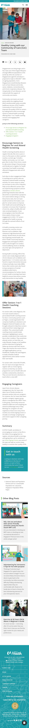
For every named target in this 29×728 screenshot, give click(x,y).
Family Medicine (7, 680)
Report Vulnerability (20, 716)
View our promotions (14, 696)
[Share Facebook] (10, 62)
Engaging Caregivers (12, 136)
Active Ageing (13, 467)
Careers (4, 687)
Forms (5, 716)
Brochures (10, 716)
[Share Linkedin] (20, 62)
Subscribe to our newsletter (14, 700)
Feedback (23, 714)
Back (6, 62)
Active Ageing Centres (12, 440)
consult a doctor (15, 191)
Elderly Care (6, 668)
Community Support (8, 683)
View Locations (7, 691)
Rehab (4, 672)
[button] (23, 4)
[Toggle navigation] (26, 5)
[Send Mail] (25, 62)
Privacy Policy (16, 714)
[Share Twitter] (15, 62)
